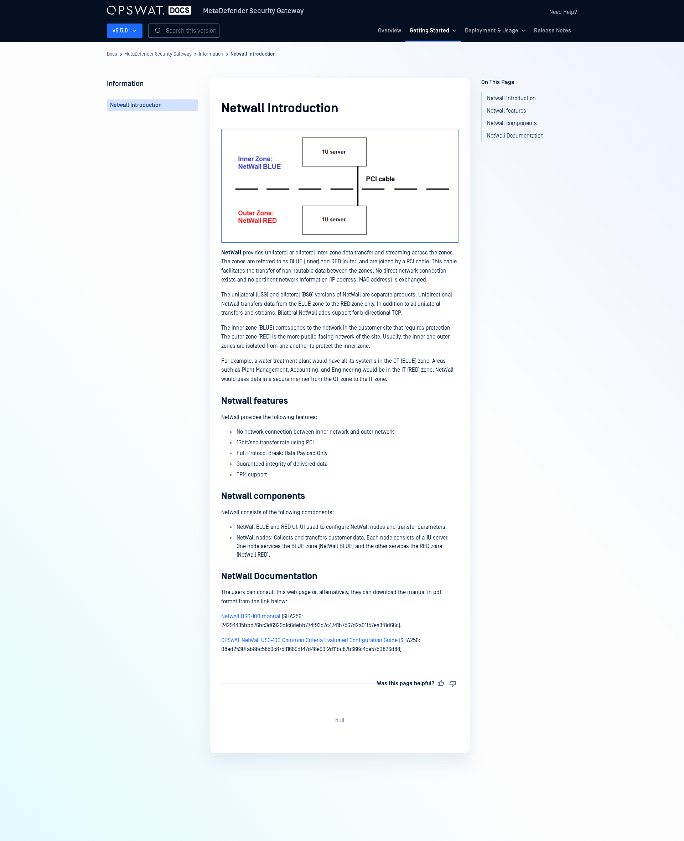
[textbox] (339, 391)
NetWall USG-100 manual (250, 616)
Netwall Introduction (253, 54)
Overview (389, 30)
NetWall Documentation (269, 576)
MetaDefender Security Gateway (253, 11)
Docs (112, 54)
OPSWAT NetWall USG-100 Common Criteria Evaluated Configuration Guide (309, 640)
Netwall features (254, 401)
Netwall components (263, 496)
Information (211, 54)
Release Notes (552, 30)
